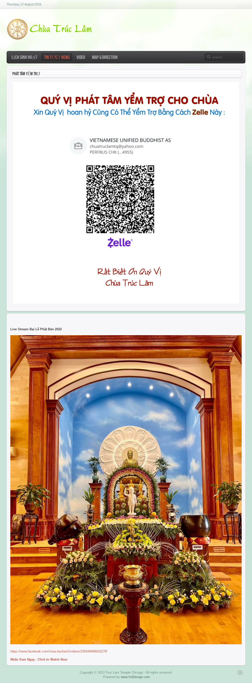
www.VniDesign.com (135, 677)
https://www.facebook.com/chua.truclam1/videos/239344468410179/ (58, 651)
